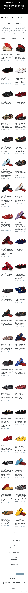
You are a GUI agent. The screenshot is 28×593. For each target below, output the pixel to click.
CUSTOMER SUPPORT (14, 540)
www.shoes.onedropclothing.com (12, 586)
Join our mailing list (14, 570)
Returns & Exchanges (14, 552)
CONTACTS (14, 557)
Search (14, 543)
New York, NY (14, 566)
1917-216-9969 (14, 564)
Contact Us (14, 559)
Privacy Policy (14, 550)
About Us (14, 545)
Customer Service (14, 547)
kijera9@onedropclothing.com (14, 562)
